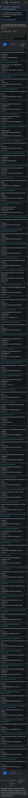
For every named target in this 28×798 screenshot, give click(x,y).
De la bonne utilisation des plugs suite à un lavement (13, 706)
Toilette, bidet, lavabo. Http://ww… (11, 330)
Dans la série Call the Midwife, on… (11, 497)
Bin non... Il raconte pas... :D (9, 317)
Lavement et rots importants (11, 285)
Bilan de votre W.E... (8, 310)
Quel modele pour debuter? (11, 638)
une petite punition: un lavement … (11, 563)
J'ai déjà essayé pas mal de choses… (11, 619)
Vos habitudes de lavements (9, 9)
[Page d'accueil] (1, 7)
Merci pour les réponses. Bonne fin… (12, 173)
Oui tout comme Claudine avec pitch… (12, 460)
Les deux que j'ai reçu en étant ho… (11, 109)
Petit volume (5, 555)
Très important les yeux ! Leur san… (11, 447)
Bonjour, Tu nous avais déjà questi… (11, 292)
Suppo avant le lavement (10, 502)
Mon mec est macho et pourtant (13, 270)
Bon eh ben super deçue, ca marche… (12, 70)
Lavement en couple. (8, 477)
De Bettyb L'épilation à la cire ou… (11, 687)
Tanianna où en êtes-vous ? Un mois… (12, 198)
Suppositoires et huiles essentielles (13, 165)
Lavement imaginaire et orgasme (13, 746)
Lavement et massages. (9, 114)
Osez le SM (5, 297)
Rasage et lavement (8, 679)
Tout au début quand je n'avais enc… (12, 84)
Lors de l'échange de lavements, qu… (12, 660)
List (4, 28)
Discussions (7, 7)
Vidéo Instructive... (8, 349)
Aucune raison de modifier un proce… (12, 510)
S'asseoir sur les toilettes (10, 322)
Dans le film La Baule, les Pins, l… (11, 633)
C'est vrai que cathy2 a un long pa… (11, 472)
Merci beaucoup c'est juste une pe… (12, 148)
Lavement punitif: (7, 414)
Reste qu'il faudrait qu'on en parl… (11, 253)
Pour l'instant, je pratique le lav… (11, 397)
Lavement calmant (8, 402)
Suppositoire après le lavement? (12, 439)
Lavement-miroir (7, 178)
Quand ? (4, 101)
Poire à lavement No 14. (9, 89)
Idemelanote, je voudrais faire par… (11, 754)
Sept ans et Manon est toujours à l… (12, 536)
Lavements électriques (9, 62)
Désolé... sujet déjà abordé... (9, 57)
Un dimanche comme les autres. (12, 153)
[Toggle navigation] (3, 2)
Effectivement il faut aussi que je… (11, 766)
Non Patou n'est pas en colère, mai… (12, 605)
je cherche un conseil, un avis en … (11, 225)
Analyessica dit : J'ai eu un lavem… (11, 524)
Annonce (4, 452)
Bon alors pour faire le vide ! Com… (11, 674)
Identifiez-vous (15, 2)
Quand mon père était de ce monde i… (12, 577)
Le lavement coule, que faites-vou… (11, 344)
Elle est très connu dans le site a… (11, 356)
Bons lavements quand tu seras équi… (12, 646)
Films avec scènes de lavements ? (13, 489)
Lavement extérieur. (8, 464)
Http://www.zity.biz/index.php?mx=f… (12, 701)
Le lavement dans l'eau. (9, 258)
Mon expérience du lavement (11, 140)
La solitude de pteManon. (10, 528)
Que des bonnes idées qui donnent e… (12, 715)
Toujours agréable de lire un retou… (12, 96)
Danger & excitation (8, 389)
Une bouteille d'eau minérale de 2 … (11, 239)
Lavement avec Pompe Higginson (13, 734)
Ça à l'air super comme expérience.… (12, 742)
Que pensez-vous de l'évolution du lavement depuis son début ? (13, 362)
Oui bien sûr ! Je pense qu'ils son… (11, 410)
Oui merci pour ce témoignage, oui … (12, 121)
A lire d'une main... (6, 422)
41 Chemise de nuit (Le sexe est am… (12, 136)
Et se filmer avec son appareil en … (11, 186)
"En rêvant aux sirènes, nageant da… (12, 435)
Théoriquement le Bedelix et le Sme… (12, 550)
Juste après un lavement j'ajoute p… (11, 591)
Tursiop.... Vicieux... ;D (7, 385)
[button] (19, 44)
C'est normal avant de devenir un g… (12, 212)
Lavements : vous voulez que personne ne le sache (11, 230)
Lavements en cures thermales (12, 50)
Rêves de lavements (8, 759)
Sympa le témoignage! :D (8, 161)
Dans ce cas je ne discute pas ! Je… (11, 485)
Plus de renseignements (9, 19)
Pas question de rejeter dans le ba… (11, 265)
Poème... (4, 427)
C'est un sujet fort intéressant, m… (11, 370)
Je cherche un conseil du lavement (13, 217)
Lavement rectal (15, 7)
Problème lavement (8, 190)
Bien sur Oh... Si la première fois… (11, 729)
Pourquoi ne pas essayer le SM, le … (11, 305)
